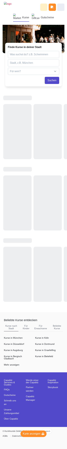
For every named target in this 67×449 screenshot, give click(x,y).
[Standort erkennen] (56, 62)
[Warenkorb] (52, 7)
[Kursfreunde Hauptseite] (9, 7)
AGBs (5, 436)
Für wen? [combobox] (15, 71)
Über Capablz (11, 418)
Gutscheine (47, 17)
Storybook (53, 387)
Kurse (25, 17)
